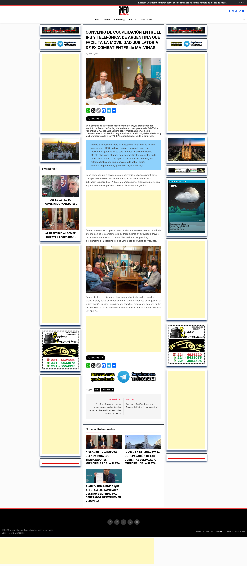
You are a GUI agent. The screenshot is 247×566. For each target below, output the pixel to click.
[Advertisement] (60, 92)
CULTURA (133, 20)
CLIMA (107, 20)
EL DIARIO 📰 (119, 20)
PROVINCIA (108, 389)
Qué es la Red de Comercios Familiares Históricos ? (60, 203)
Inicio (97, 20)
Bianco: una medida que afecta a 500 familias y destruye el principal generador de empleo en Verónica (103, 494)
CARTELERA (147, 20)
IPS (96, 389)
